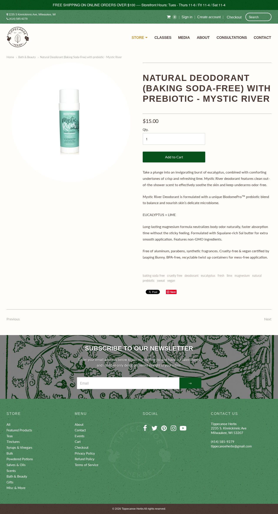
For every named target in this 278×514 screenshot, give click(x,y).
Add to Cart (174, 157)
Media (184, 37)
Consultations (232, 37)
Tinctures (13, 442)
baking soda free (154, 275)
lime (229, 275)
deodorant (192, 275)
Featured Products (19, 430)
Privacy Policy (85, 453)
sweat (161, 280)
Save (173, 291)
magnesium (242, 275)
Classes (162, 37)
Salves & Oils (16, 465)
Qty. (145, 129)
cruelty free (174, 275)
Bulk (10, 453)
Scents (11, 471)
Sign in (187, 17)
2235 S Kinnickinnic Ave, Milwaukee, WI (32, 14)
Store (138, 37)
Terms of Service (86, 465)
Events (79, 436)
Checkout (234, 17)
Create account (209, 17)
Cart (78, 442)
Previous (13, 319)
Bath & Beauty (27, 57)
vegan (171, 280)
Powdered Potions (20, 459)
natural (256, 275)
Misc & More (16, 488)
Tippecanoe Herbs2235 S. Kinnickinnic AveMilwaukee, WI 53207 (229, 428)
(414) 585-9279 (18, 18)
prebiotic (149, 280)
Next (267, 319)
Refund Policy (84, 459)
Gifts (10, 482)
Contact (262, 37)
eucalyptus (208, 275)
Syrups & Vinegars (19, 447)
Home (10, 57)
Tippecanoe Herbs (133, 508)
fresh (221, 275)
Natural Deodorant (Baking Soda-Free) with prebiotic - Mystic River (81, 57)
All (8, 424)
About (203, 37)
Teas (10, 436)
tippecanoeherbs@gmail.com (231, 446)
